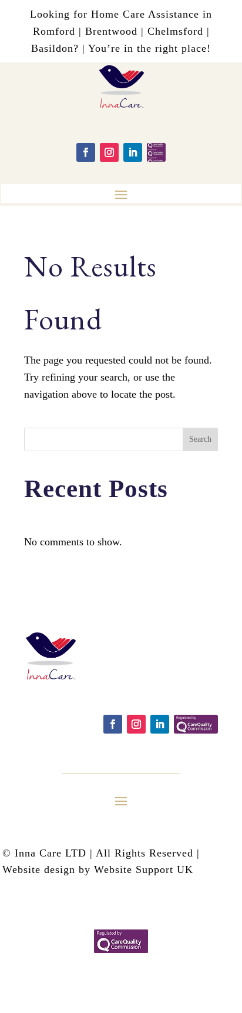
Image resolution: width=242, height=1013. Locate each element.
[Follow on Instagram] (109, 152)
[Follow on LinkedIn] (132, 152)
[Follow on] (156, 152)
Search (200, 439)
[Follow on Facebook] (85, 152)
